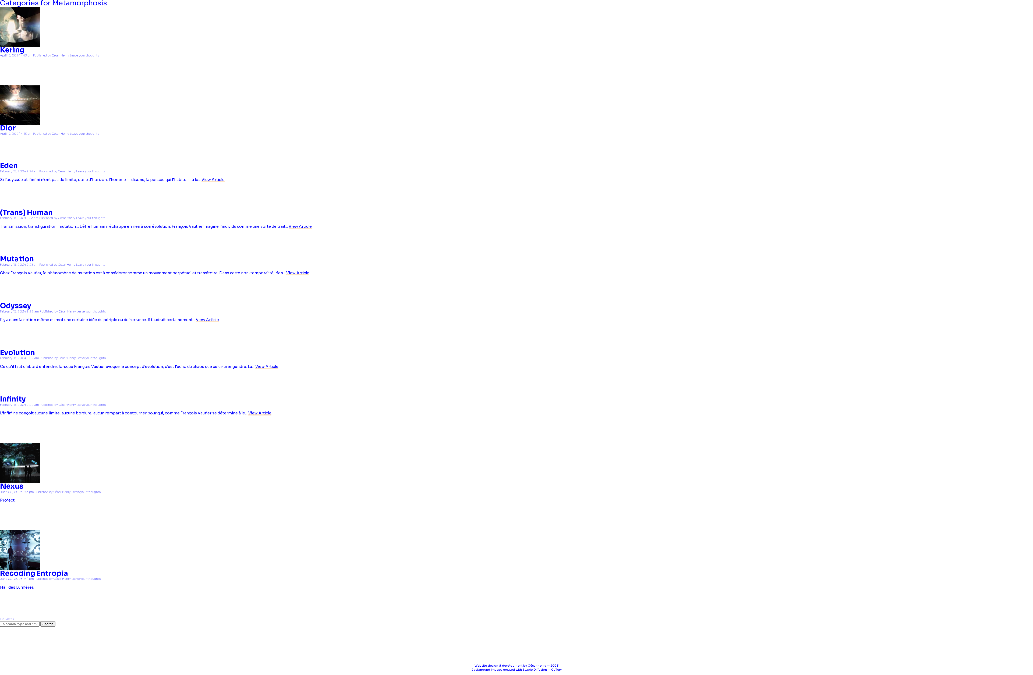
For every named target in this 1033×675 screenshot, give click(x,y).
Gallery (556, 670)
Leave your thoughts (84, 55)
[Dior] (20, 123)
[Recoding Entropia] (20, 568)
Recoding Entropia (34, 573)
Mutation (17, 259)
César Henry (60, 55)
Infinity (13, 399)
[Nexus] (20, 481)
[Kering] (20, 45)
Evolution (17, 352)
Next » (9, 619)
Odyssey (15, 305)
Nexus (11, 486)
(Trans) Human (26, 212)
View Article (213, 179)
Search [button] (48, 624)
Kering (12, 50)
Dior (8, 128)
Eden (9, 165)
